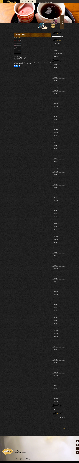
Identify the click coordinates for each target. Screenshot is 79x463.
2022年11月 (56, 168)
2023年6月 (55, 145)
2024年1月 (55, 122)
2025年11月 (56, 87)
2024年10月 (56, 109)
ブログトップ (59, 33)
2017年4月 (55, 356)
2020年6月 (55, 252)
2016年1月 (55, 385)
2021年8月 (55, 210)
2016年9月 (55, 378)
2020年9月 (55, 242)
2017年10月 (56, 336)
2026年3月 (55, 77)
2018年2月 (55, 323)
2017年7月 (55, 346)
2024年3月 (55, 119)
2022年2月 (55, 194)
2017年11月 (56, 333)
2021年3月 (55, 223)
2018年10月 (56, 297)
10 (58, 421)
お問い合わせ (22, 459)
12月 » (64, 428)
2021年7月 (55, 213)
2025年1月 (55, 100)
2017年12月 (56, 330)
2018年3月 (55, 320)
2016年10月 (56, 375)
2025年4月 (55, 96)
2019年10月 (56, 275)
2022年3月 (55, 190)
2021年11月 (56, 203)
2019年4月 (55, 284)
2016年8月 (55, 382)
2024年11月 (56, 106)
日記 (54, 409)
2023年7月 (55, 142)
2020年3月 (55, 262)
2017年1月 (55, 365)
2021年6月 (55, 216)
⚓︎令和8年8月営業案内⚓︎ (58, 43)
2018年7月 (55, 307)
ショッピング (22, 458)
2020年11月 (56, 236)
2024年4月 (55, 116)
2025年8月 (55, 93)
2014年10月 (56, 391)
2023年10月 (56, 132)
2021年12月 (56, 200)
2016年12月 (56, 369)
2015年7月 (55, 388)
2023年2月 (55, 158)
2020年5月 (55, 255)
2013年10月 (56, 401)
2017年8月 (55, 343)
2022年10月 (56, 171)
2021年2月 (55, 226)
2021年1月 (55, 229)
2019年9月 (55, 278)
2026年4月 (55, 74)
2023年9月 (55, 135)
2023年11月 (56, 129)
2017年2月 (55, 362)
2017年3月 (55, 359)
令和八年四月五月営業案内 (58, 53)
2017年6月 (55, 349)
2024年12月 (56, 103)
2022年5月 (55, 184)
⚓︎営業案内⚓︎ (56, 50)
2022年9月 (55, 174)
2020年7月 (55, 249)
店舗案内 (17, 459)
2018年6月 (55, 310)
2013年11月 (56, 398)
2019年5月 (55, 281)
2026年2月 (55, 80)
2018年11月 (56, 294)
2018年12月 (56, 291)
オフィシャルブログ (28, 459)
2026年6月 (55, 67)
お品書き (17, 458)
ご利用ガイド (27, 458)
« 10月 (53, 428)
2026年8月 (55, 64)
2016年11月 (56, 372)
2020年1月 (55, 265)
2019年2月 (55, 288)
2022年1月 (55, 197)
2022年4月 (55, 187)
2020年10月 (56, 239)
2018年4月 (55, 317)
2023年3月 (55, 155)
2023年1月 (55, 161)
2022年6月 (55, 181)
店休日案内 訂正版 (21, 35)
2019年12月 (56, 268)
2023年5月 (55, 148)
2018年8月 (55, 304)
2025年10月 (56, 90)
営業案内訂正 (56, 56)
